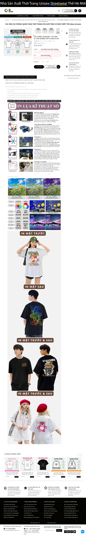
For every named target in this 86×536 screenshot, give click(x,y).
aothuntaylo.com (43, 522)
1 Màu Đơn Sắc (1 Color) (29, 506)
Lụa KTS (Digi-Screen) (28, 515)
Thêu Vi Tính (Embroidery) (49, 508)
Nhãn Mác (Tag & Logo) (49, 513)
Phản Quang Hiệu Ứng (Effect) (30, 508)
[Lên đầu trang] (82, 527)
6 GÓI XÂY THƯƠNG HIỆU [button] (70, 501)
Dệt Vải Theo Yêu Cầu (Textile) (50, 510)
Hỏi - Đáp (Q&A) (47, 517)
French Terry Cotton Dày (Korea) (11, 506)
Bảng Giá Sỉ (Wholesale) (9, 517)
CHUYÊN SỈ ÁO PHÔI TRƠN (72, 75)
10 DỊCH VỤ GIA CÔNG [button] (49, 501)
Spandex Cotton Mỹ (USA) (9, 508)
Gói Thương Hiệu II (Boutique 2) (71, 517)
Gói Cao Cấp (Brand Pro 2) (70, 513)
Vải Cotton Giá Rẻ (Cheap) (9, 504)
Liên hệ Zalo (39, 66)
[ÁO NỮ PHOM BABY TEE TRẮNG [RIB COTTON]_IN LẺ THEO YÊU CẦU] (27, 464)
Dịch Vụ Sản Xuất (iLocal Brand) (71, 504)
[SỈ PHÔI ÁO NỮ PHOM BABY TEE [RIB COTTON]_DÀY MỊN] (12, 464)
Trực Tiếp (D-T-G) (27, 513)
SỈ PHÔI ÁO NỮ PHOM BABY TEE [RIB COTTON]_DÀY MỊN (12, 474)
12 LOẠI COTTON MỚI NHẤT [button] (10, 501)
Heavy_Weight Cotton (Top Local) (11, 515)
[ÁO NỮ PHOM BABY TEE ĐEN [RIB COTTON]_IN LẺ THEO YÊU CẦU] (43, 464)
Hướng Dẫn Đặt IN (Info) (49, 504)
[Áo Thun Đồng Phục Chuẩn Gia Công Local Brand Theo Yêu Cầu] (43, 3)
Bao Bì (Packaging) (48, 515)
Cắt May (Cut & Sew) (48, 506)
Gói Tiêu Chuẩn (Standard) (70, 508)
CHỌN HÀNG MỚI (13, 454)
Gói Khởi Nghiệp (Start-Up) (70, 506)
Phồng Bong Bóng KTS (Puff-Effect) (31, 517)
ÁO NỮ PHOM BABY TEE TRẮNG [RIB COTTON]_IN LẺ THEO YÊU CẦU (27, 474)
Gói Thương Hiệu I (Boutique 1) (71, 515)
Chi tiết (16, 476)
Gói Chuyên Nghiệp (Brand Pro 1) (71, 510)
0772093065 (10, 529)
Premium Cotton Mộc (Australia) (10, 510)
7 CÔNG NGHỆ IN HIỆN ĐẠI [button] (30, 501)
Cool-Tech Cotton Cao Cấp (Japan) (11, 513)
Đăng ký (59, 530)
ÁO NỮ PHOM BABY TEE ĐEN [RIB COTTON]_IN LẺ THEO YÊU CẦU (43, 474)
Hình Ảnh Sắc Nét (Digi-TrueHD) (31, 510)
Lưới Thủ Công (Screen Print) (30, 504)
